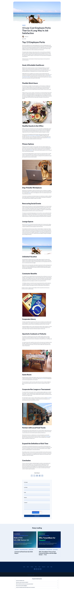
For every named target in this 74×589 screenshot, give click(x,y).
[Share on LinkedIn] (37, 476)
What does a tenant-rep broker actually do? (22, 582)
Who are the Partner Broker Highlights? (21, 585)
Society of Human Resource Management (33, 135)
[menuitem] (24, 567)
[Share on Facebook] (32, 476)
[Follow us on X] (38, 569)
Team (39, 566)
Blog (51, 566)
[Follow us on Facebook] (36, 569)
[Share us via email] (42, 476)
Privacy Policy (30, 574)
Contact (32, 566)
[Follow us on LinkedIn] (34, 569)
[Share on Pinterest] (40, 476)
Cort (39, 232)
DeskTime (28, 224)
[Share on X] (34, 476)
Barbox (29, 192)
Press (36, 566)
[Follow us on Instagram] (40, 569)
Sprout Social (43, 378)
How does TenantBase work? (20, 580)
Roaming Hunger (48, 436)
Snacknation (49, 137)
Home (24, 566)
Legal (48, 566)
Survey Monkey (49, 397)
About (28, 566)
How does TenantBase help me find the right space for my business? (25, 587)
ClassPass (31, 150)
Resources (43, 566)
